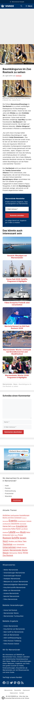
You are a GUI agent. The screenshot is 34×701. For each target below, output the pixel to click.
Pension (7, 488)
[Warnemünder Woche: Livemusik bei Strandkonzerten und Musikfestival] (17, 347)
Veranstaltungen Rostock (12, 576)
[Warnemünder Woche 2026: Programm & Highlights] (17, 372)
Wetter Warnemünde (11, 570)
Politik (12, 535)
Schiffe (15, 537)
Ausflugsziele (14, 515)
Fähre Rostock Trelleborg (12, 641)
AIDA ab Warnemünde (11, 635)
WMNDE (9, 6)
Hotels (21, 666)
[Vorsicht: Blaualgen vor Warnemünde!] (17, 253)
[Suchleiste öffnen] (21, 6)
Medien (18, 532)
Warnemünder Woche (19, 550)
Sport (5, 541)
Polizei (16, 535)
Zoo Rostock (8, 555)
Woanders (8, 496)
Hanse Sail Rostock (10, 610)
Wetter (20, 553)
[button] (3, 698)
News (15, 384)
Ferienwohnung (10, 491)
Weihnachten (13, 553)
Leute (12, 531)
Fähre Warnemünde (10, 599)
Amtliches (6, 515)
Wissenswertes (23, 670)
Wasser (6, 553)
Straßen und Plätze (15, 541)
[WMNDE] (2, 6)
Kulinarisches (7, 529)
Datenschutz (14, 693)
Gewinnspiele (23, 523)
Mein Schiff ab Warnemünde (13, 632)
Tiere (24, 541)
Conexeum (18, 517)
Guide (12, 672)
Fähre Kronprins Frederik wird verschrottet (17, 304)
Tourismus (7, 544)
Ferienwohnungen (9, 668)
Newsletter (17, 690)
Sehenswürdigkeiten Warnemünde (16, 584)
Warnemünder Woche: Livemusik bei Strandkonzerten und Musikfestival (17, 352)
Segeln (23, 538)
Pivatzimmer (9, 493)
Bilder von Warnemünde (12, 590)
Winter (25, 553)
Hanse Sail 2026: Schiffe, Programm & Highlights (17, 280)
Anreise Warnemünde (11, 593)
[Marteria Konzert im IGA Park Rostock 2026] (17, 323)
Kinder (13, 526)
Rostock (7, 537)
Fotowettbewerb (21, 521)
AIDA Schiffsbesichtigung (12, 638)
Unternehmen (9, 547)
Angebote (18, 663)
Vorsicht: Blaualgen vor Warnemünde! (17, 257)
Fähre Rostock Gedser (11, 644)
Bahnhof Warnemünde (11, 596)
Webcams (10, 663)
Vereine (24, 547)
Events (13, 520)
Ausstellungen (24, 515)
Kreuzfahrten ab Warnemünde (14, 629)
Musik (23, 532)
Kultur (13, 529)
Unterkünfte (20, 544)
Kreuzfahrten (21, 526)
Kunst (18, 529)
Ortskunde (6, 535)
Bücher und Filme (8, 517)
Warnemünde (7, 384)
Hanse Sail (7, 526)
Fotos (28, 663)
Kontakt (21, 693)
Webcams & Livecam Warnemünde (16, 581)
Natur (28, 532)
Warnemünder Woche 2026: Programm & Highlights (17, 376)
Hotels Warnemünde (11, 626)
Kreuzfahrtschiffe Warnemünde (14, 587)
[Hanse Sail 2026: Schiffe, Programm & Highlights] (17, 276)
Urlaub (19, 547)
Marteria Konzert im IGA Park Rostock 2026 (17, 327)
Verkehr (6, 550)
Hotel (7, 485)
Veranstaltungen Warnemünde (14, 573)
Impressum (26, 690)
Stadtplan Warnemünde (12, 578)
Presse (20, 535)
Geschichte (15, 523)
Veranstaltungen (25, 661)
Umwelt (14, 544)
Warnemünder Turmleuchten (13, 616)
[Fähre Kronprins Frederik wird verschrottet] (17, 300)
